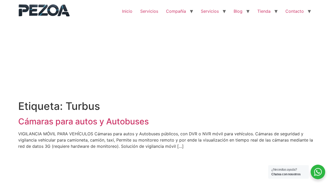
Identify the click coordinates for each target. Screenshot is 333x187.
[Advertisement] (166, 61)
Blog (238, 11)
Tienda (264, 11)
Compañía (176, 11)
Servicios (149, 11)
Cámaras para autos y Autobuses (83, 121)
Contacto (294, 11)
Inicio (127, 11)
